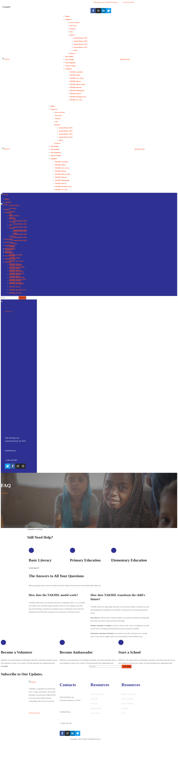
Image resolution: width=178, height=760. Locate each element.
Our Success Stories (97, 694)
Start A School (95, 713)
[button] (148, 58)
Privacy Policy (33, 756)
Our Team (124, 708)
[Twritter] (108, 10)
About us (32, 739)
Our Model (94, 699)
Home (2, 493)
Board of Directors (127, 703)
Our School (94, 703)
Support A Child (96, 708)
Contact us (32, 747)
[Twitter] (7, 466)
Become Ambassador (128, 694)
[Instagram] (98, 10)
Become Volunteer (127, 699)
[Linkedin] (103, 10)
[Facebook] (93, 10)
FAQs (123, 713)
